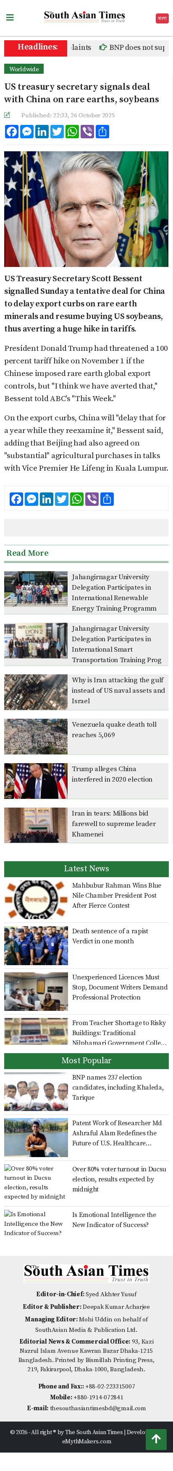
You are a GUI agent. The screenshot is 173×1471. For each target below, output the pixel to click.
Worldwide (24, 69)
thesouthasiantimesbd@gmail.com (98, 1408)
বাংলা (162, 18)
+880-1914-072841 (98, 1397)
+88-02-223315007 (110, 1387)
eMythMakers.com (86, 1441)
